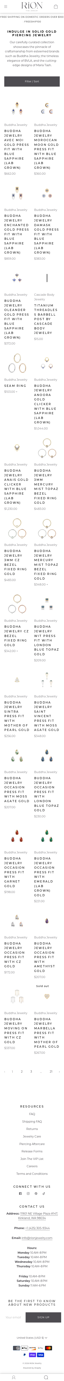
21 (51, 1071)
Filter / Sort (32, 81)
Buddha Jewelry (28, 56)
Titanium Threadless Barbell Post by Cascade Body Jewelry (46, 319)
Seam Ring (15, 386)
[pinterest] (36, 1194)
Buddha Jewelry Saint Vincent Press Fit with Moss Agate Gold (46, 716)
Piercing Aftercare (32, 1144)
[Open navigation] (8, 6)
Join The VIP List (32, 1159)
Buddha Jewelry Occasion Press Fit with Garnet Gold (14, 872)
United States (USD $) (31, 1337)
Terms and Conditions (32, 1173)
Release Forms (32, 1151)
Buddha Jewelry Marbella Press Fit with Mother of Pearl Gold (46, 1033)
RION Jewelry (35, 1363)
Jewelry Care (32, 1136)
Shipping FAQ (32, 1121)
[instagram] (28, 1194)
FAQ (32, 1114)
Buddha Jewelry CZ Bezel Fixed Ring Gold (16, 636)
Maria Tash (43, 65)
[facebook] (20, 1194)
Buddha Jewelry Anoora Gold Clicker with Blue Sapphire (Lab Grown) (45, 404)
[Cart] (56, 6)
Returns (32, 1129)
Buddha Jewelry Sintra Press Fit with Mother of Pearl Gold (17, 716)
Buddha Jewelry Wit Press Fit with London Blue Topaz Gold (46, 640)
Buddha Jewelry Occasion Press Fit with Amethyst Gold (44, 957)
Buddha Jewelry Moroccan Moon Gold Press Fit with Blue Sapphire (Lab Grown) (46, 149)
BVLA (28, 60)
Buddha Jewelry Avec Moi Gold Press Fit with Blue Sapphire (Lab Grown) (16, 149)
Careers (32, 1166)
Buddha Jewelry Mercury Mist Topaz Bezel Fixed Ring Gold (46, 564)
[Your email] (14, 1317)
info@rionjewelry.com (37, 1238)
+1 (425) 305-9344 (37, 1228)
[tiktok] (44, 1194)
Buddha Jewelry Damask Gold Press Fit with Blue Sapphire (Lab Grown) (46, 234)
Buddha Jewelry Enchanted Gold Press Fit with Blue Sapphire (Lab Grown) (16, 234)
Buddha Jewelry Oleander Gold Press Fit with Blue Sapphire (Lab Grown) (16, 319)
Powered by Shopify (32, 1368)
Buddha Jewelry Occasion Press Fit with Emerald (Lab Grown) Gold (44, 877)
